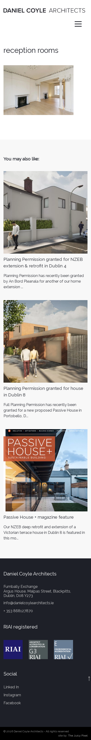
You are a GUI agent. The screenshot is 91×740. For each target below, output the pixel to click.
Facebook (12, 703)
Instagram (12, 695)
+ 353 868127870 (18, 611)
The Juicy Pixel (78, 735)
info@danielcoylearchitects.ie (29, 603)
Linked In (11, 687)
